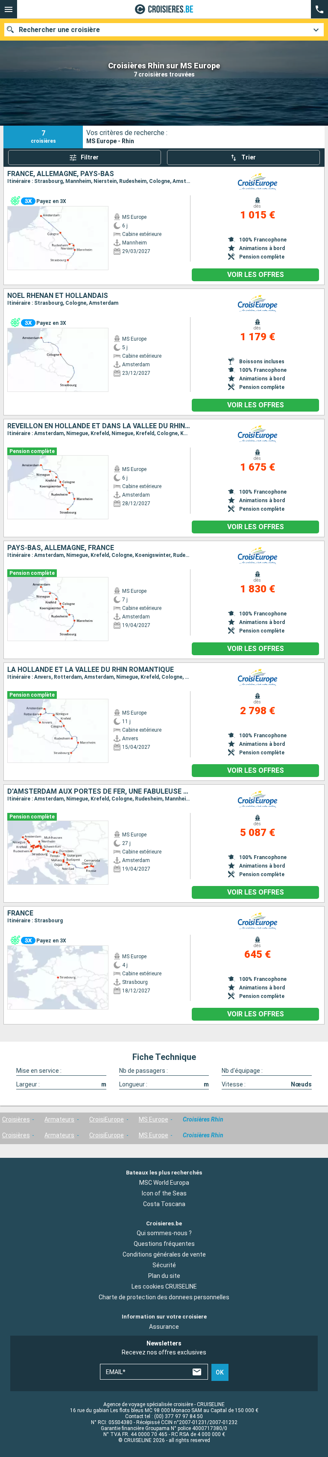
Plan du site (164, 1275)
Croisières (16, 1119)
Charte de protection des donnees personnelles (164, 1297)
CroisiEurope (106, 1119)
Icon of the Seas (164, 1193)
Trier (248, 157)
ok (220, 1372)
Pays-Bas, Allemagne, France (60, 548)
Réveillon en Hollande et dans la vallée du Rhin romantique (98, 426)
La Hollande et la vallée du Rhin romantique (90, 669)
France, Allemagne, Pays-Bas (60, 174)
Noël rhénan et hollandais (57, 295)
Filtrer (90, 157)
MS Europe (153, 1119)
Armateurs (59, 1119)
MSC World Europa (164, 1182)
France (20, 913)
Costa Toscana (164, 1204)
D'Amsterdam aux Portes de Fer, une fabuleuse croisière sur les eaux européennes (98, 791)
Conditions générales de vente (164, 1254)
